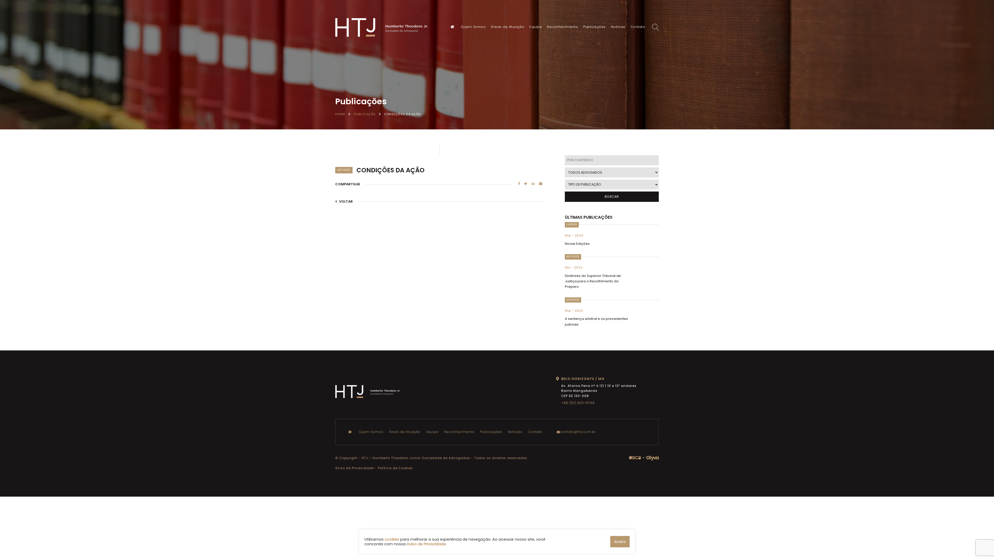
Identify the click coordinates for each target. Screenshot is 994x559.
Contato (638, 26)
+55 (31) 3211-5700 (578, 403)
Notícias (618, 26)
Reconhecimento (562, 26)
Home (340, 114)
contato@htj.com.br (578, 432)
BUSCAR (612, 196)
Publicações (594, 26)
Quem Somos (473, 26)
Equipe (535, 26)
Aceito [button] (620, 541)
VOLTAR (345, 201)
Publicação (365, 114)
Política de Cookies (395, 468)
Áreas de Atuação (507, 26)
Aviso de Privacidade (354, 468)
